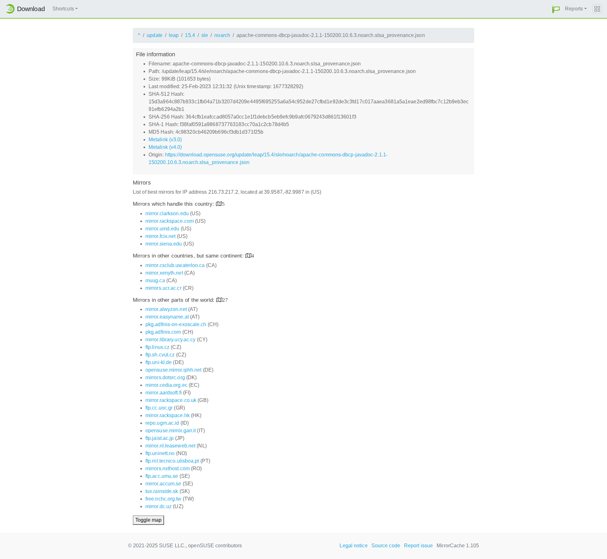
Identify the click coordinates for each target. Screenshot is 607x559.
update (154, 35)
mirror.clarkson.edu (167, 213)
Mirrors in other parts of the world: (174, 300)
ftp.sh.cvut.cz (160, 354)
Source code (385, 545)
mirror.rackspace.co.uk (170, 400)
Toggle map (148, 520)
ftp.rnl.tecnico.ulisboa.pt (172, 461)
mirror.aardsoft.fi (163, 392)
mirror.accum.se (163, 483)
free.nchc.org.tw (163, 498)
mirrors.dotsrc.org (165, 377)
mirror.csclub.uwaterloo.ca (175, 265)
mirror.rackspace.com (169, 221)
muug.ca (155, 280)
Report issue (418, 545)
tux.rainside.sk (161, 491)
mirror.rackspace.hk (167, 415)
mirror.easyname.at (167, 316)
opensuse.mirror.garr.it (170, 430)
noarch (222, 35)
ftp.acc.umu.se (161, 476)
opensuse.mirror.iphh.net (173, 370)
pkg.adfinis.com (163, 332)
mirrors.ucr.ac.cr (163, 288)
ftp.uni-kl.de (158, 362)
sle (204, 35)
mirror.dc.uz (158, 506)
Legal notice (353, 545)
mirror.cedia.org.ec (166, 385)
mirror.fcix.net (160, 236)
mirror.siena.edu (163, 243)
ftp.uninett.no (160, 453)
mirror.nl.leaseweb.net (170, 445)
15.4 (190, 35)
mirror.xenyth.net (164, 273)
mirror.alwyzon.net (166, 309)
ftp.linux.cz (157, 347)
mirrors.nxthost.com (167, 468)
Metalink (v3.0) (165, 139)
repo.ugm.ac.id (162, 423)
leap (174, 35)
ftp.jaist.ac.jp (159, 438)
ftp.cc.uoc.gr (159, 407)
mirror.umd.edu (162, 228)
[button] (556, 9)
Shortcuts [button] (63, 8)
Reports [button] (574, 8)
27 (225, 299)
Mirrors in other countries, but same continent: (189, 256)
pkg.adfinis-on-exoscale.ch (175, 324)
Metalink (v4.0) (165, 147)
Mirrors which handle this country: (174, 204)
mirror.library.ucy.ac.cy (170, 339)
